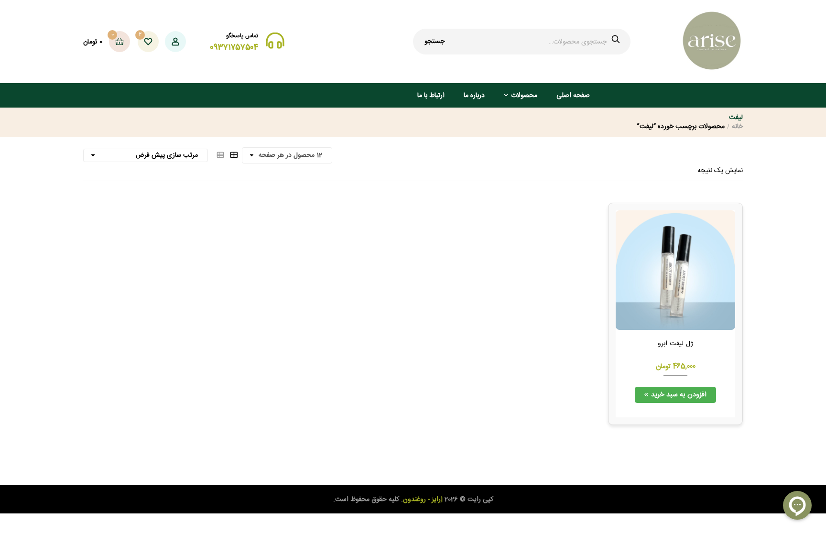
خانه (737, 126)
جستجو (434, 41)
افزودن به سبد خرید (678, 395)
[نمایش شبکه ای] (233, 155)
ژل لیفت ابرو (675, 344)
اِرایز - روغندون (423, 499)
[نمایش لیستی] (220, 155)
